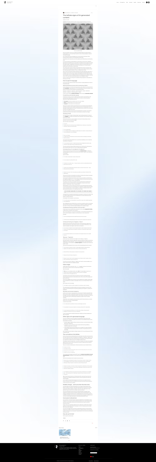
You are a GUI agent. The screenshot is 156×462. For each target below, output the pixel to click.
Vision (79, 449)
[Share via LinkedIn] (67, 420)
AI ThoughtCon (81, 448)
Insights (80, 451)
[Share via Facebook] (63, 420)
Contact (80, 454)
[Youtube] (91, 456)
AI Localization (62, 445)
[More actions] (92, 12)
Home (79, 446)
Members (80, 450)
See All (96, 427)
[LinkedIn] (147, 2)
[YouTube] (149, 2)
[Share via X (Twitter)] (65, 420)
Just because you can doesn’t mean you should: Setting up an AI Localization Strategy (64, 438)
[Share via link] (69, 420)
